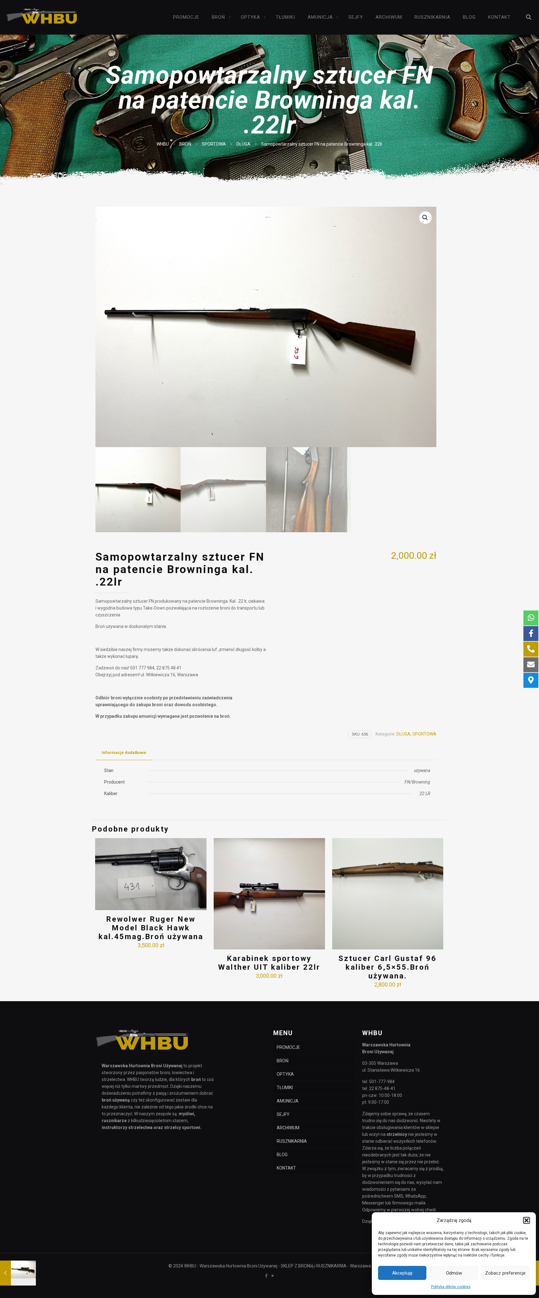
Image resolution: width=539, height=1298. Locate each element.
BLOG (282, 1154)
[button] (526, 1220)
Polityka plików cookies (451, 1287)
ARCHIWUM (288, 1127)
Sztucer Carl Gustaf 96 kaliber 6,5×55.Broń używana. (387, 967)
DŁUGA (243, 144)
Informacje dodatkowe (124, 752)
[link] (230, 17)
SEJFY (283, 1114)
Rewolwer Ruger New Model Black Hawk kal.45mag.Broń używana (151, 928)
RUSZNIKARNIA (292, 1141)
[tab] (124, 753)
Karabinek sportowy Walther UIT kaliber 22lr (269, 963)
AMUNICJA (288, 1100)
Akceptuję (402, 1273)
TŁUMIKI (285, 1087)
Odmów (454, 1273)
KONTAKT (286, 1167)
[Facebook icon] (266, 1276)
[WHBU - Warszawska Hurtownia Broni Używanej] (42, 17)
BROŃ (185, 144)
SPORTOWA (214, 144)
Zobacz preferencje (505, 1273)
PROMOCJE (288, 1047)
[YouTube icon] (272, 1276)
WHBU (163, 144)
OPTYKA (285, 1074)
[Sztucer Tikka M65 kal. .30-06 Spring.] (18, 1273)
